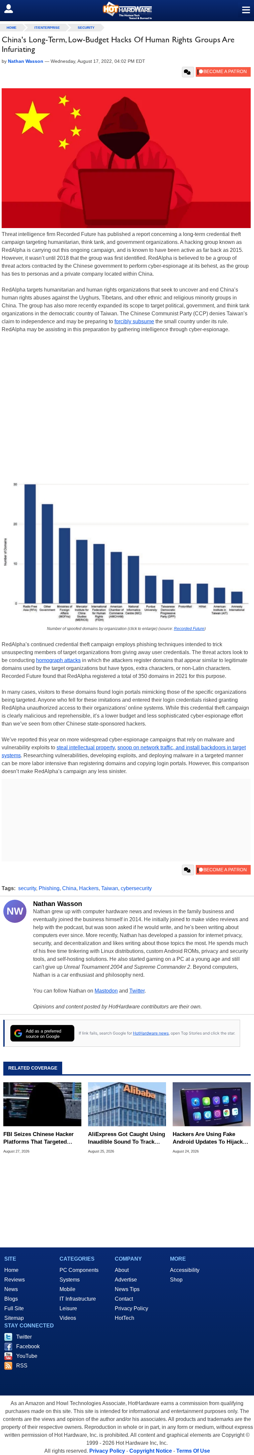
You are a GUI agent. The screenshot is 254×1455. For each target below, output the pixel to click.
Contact (124, 1299)
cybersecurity (136, 888)
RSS (21, 1365)
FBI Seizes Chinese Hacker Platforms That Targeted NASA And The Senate (38, 1138)
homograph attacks (58, 660)
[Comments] (188, 72)
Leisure (68, 1308)
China (69, 888)
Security (86, 27)
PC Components (79, 1270)
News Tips (127, 1289)
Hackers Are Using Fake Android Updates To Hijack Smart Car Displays (208, 1138)
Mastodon (106, 991)
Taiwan (109, 888)
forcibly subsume (134, 321)
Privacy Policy (131, 1308)
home (12, 27)
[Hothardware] (127, 10)
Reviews (14, 1279)
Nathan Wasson (57, 903)
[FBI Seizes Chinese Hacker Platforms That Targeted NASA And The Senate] (42, 1104)
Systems (70, 1279)
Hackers (89, 888)
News (11, 1289)
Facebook (28, 1346)
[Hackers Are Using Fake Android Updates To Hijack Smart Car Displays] (212, 1104)
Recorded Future (189, 628)
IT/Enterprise (47, 27)
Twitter (137, 991)
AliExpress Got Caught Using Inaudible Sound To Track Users (126, 1138)
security (27, 888)
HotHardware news (151, 1033)
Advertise (126, 1279)
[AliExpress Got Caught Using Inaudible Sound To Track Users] (127, 1104)
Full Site (14, 1308)
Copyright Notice (150, 1451)
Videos (68, 1318)
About (122, 1270)
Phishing (49, 888)
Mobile (67, 1289)
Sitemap (14, 1318)
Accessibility (184, 1270)
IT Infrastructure (78, 1299)
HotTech (124, 1318)
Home (11, 1270)
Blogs (11, 1299)
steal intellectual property (86, 747)
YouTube (26, 1356)
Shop (176, 1279)
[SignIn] (12, 8)
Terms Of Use (193, 1451)
